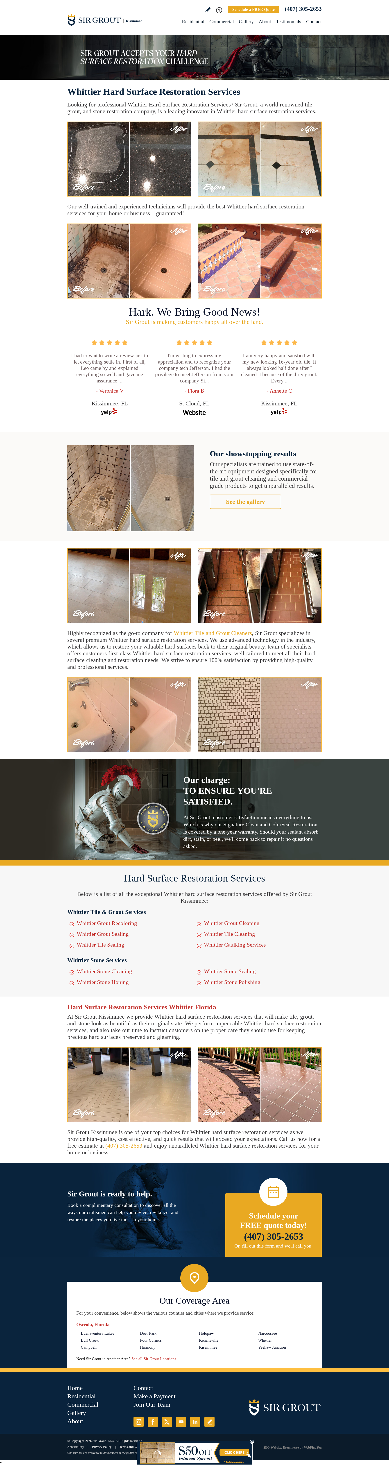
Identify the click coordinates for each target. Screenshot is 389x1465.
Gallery (246, 21)
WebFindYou (313, 1447)
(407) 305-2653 (303, 9)
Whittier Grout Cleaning (232, 923)
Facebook (153, 1422)
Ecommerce (291, 1447)
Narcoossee (267, 1333)
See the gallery (245, 501)
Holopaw (206, 1333)
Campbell (89, 1347)
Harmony (147, 1347)
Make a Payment (154, 1396)
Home (75, 1387)
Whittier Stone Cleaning (104, 971)
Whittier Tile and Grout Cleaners (213, 633)
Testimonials (288, 21)
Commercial (221, 21)
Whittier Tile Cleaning (229, 934)
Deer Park (148, 1333)
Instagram (138, 1422)
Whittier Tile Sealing (100, 945)
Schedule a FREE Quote (253, 9)
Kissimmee (208, 1347)
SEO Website (272, 1447)
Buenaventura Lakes (97, 1333)
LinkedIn (195, 1422)
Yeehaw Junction (272, 1347)
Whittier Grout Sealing (103, 934)
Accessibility (75, 1447)
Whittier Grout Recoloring (107, 923)
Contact (314, 21)
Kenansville (208, 1340)
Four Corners (151, 1340)
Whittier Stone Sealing (230, 971)
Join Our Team (151, 1404)
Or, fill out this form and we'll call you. (273, 1246)
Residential (193, 21)
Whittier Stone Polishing (232, 982)
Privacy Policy (101, 1447)
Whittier (265, 1340)
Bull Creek (90, 1340)
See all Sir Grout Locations (153, 1358)
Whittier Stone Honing (103, 982)
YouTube (181, 1422)
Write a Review (207, 9)
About (265, 21)
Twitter (167, 1422)
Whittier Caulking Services (235, 945)
